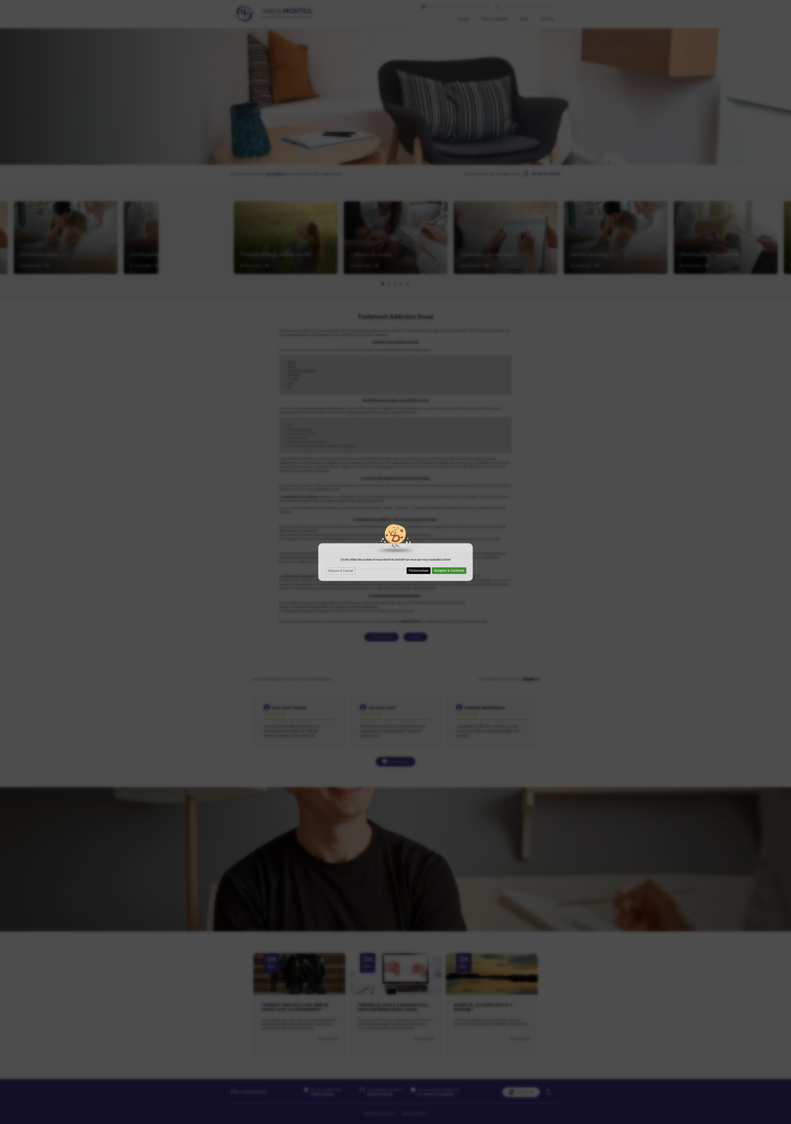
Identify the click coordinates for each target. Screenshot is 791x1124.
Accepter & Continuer (449, 571)
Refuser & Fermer (340, 571)
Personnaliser (418, 571)
